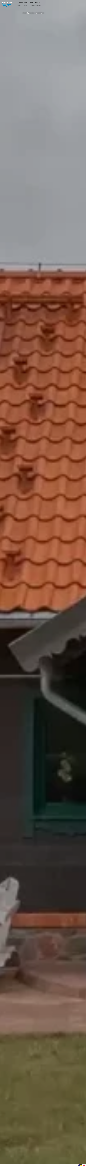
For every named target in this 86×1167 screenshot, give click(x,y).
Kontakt (26, 6)
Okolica (37, 2)
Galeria (19, 6)
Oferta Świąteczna (36, 6)
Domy (31, 2)
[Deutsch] (81, 1164)
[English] (79, 1164)
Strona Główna (23, 2)
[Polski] (84, 1164)
